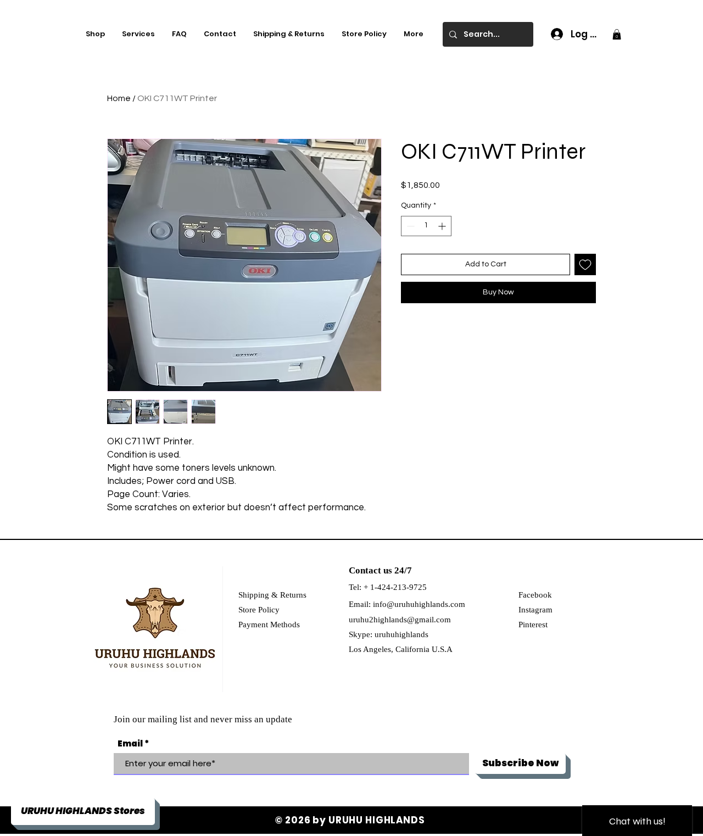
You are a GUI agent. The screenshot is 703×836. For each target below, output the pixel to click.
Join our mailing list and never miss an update (203, 719)
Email (130, 743)
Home (119, 98)
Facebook (535, 594)
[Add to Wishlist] (585, 264)
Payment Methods (269, 624)
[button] (616, 34)
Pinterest (533, 624)
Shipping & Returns (272, 594)
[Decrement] (409, 226)
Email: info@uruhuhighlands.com (407, 604)
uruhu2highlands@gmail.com (400, 619)
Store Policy (259, 609)
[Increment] (443, 226)
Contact (365, 570)
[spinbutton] (426, 226)
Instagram (535, 609)
